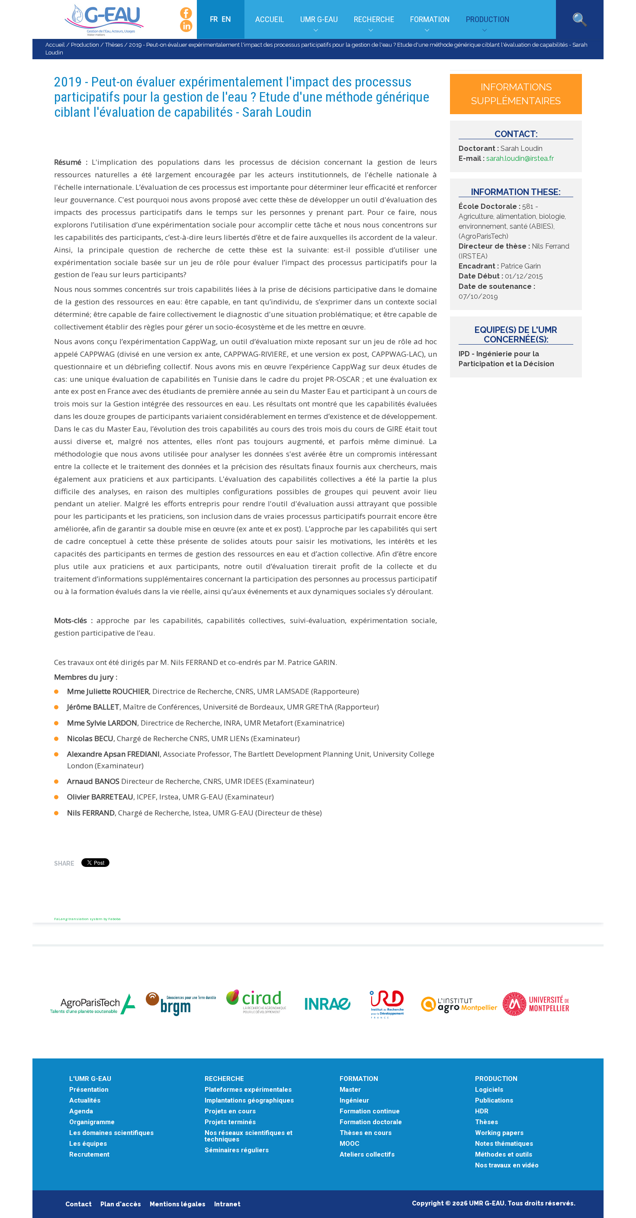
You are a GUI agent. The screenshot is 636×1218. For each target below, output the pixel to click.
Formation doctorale (371, 1122)
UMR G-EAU (319, 19)
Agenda (81, 1111)
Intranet (227, 1204)
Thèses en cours (366, 1133)
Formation (430, 19)
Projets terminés (230, 1122)
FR (214, 19)
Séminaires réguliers (237, 1150)
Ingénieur (354, 1100)
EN (226, 19)
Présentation (89, 1090)
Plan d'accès (120, 1204)
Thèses (114, 45)
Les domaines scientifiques (111, 1133)
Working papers (499, 1133)
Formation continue (370, 1111)
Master (350, 1090)
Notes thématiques (504, 1144)
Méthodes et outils (503, 1154)
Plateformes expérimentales (248, 1090)
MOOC (350, 1144)
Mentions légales (178, 1204)
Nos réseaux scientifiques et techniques (248, 1136)
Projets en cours (230, 1111)
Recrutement (89, 1154)
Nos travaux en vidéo (507, 1165)
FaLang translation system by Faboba (87, 918)
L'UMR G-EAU (90, 1079)
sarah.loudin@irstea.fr (520, 158)
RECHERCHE (224, 1079)
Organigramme (92, 1122)
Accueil (269, 19)
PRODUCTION (496, 1079)
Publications (494, 1100)
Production (488, 19)
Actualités (84, 1100)
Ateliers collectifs (367, 1154)
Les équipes (88, 1144)
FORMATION (359, 1079)
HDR (481, 1111)
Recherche (374, 19)
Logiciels (489, 1090)
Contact (78, 1204)
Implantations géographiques (249, 1100)
